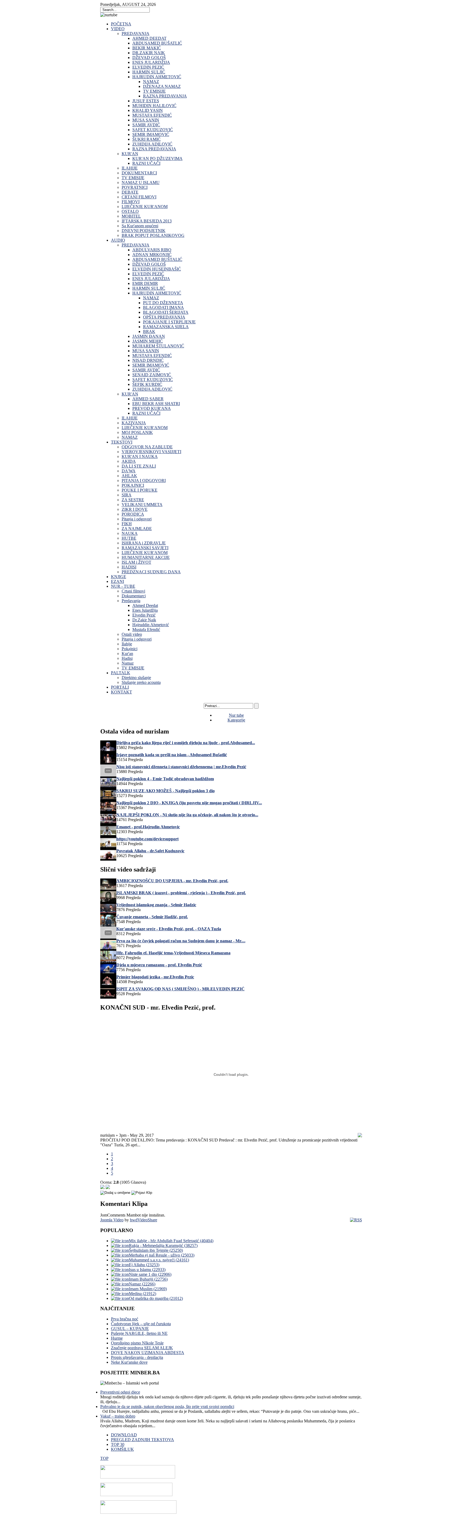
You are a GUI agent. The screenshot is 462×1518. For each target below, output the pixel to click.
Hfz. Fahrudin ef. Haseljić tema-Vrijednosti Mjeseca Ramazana (173, 953)
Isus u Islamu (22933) (147, 1269)
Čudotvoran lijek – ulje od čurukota (141, 1323)
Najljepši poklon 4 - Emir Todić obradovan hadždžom (165, 778)
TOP (104, 1458)
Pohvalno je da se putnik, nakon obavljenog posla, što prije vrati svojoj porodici (167, 1406)
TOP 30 (117, 1444)
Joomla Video (112, 1220)
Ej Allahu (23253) (144, 1264)
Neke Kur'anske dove (129, 1362)
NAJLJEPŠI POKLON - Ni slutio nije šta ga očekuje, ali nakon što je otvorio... (187, 815)
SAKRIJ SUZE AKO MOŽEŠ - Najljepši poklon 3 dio (165, 791)
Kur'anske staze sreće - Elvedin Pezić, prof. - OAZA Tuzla (168, 929)
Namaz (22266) (142, 1284)
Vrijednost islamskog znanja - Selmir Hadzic (156, 905)
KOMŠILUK (122, 1449)
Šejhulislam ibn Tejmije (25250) (156, 1250)
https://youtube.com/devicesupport (147, 839)
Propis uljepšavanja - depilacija (137, 1357)
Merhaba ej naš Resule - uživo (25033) (161, 1255)
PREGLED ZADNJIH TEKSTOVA (142, 1439)
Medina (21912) (142, 1293)
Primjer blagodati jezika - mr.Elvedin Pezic (155, 977)
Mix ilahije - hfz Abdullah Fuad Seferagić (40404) (171, 1240)
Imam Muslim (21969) (148, 1288)
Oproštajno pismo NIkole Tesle (137, 1343)
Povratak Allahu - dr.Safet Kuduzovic (150, 851)
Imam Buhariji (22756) (148, 1279)
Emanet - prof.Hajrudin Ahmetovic (148, 827)
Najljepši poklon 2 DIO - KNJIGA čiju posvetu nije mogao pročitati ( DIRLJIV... (189, 803)
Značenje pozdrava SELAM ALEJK (142, 1348)
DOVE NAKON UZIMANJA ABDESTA (147, 1352)
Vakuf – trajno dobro (117, 1416)
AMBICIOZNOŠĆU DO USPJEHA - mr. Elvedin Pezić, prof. (172, 880)
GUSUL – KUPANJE (130, 1328)
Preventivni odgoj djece (120, 1392)
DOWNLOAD (124, 1435)
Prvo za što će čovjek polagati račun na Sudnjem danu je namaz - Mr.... (180, 941)
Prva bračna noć (124, 1319)
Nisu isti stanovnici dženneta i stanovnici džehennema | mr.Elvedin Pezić (181, 766)
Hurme (117, 1338)
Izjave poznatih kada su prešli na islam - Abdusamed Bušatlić (171, 754)
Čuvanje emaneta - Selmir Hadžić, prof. (152, 917)
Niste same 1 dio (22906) (150, 1274)
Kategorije (236, 720)
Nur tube (236, 715)
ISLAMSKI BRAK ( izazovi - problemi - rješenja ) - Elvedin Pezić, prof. (181, 893)
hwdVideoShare (143, 1220)
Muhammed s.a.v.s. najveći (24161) (159, 1260)
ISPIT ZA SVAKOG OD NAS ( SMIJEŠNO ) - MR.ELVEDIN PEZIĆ (180, 989)
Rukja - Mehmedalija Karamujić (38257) (163, 1245)
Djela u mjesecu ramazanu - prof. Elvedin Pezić (159, 965)
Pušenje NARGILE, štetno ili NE (139, 1333)
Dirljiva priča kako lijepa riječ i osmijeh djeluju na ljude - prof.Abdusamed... (185, 742)
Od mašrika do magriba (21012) (156, 1298)
